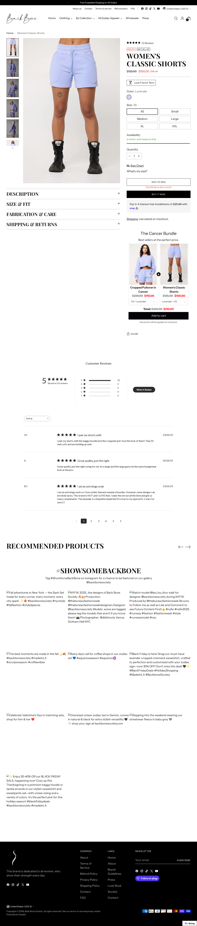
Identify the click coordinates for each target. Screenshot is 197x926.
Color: (137, 91)
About (84, 857)
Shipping (132, 219)
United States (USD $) (177, 8)
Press (111, 879)
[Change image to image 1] (12, 47)
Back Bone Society (33, 911)
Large (175, 119)
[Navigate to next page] (121, 521)
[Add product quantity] (139, 156)
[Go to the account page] (182, 18)
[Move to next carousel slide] (188, 546)
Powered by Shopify (16, 914)
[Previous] (68, 2)
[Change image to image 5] (12, 128)
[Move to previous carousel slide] (180, 547)
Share (135, 334)
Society (112, 891)
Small (174, 111)
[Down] (12, 148)
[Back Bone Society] (21, 18)
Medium (142, 119)
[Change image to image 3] (12, 88)
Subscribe (183, 860)
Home (9, 33)
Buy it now (158, 194)
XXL (174, 126)
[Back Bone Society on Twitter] (154, 8)
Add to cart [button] (158, 315)
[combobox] (37, 418)
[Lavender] (129, 97)
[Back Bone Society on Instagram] (146, 8)
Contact (85, 891)
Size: (132, 105)
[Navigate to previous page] (76, 521)
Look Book (114, 885)
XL (142, 126)
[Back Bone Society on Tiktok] (150, 8)
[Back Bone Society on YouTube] (158, 8)
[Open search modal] (176, 18)
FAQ (83, 897)
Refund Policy (88, 873)
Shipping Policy (90, 885)
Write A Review (144, 389)
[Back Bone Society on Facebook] (142, 8)
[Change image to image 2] (12, 68)
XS (142, 111)
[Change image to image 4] (12, 108)
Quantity (132, 149)
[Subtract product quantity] (129, 156)
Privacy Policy (89, 879)
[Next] (128, 2)
